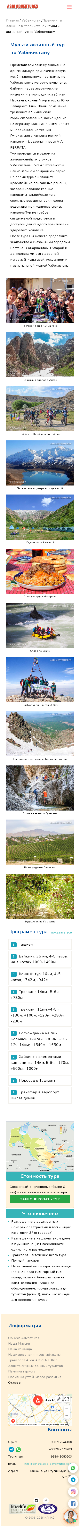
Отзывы (14, 1382)
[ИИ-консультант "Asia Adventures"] (70, 1516)
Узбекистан (31, 20)
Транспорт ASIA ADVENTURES (33, 1360)
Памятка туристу (21, 1371)
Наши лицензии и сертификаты (34, 1354)
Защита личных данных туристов (35, 1366)
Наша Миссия (19, 1343)
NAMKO (50, 1518)
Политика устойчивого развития (34, 1377)
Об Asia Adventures (23, 1338)
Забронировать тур (40, 1199)
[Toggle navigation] (69, 7)
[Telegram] (73, 1480)
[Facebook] (73, 1504)
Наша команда (20, 1349)
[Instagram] (73, 1492)
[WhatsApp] (73, 1468)
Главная (12, 20)
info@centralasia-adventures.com (48, 1464)
